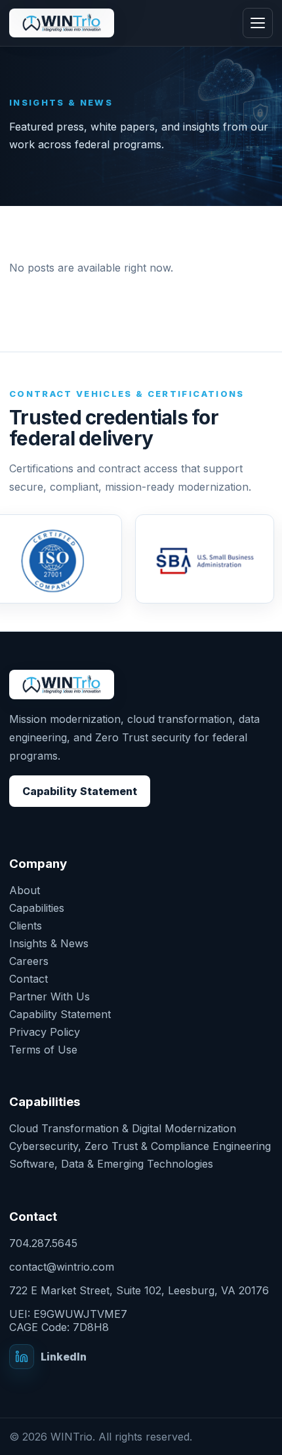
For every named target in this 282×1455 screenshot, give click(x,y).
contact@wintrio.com (61, 1266)
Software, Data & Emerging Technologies (111, 1163)
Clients (25, 925)
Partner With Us (49, 996)
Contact (28, 978)
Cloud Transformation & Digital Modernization (122, 1128)
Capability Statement (79, 791)
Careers (29, 961)
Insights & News (49, 943)
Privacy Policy (44, 1031)
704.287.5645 (43, 1243)
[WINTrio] (61, 23)
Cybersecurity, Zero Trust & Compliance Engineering (140, 1146)
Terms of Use (43, 1049)
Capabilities (36, 907)
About (24, 890)
